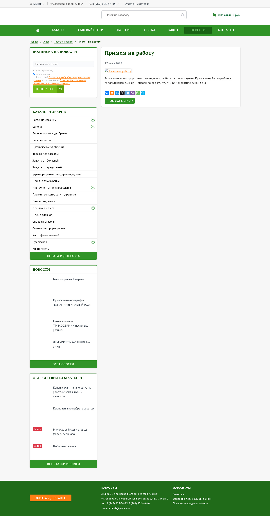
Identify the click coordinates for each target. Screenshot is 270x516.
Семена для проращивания (49, 228)
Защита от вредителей (47, 167)
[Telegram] (127, 93)
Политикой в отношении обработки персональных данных (59, 82)
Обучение (123, 30)
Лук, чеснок (40, 242)
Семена (37, 126)
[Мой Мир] (117, 93)
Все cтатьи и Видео (63, 464)
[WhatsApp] (138, 93)
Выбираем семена (64, 446)
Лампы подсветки (44, 201)
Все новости (63, 364)
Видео (173, 30)
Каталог (58, 30)
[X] (122, 93)
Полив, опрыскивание (46, 181)
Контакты (226, 30)
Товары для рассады (46, 153)
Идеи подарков (42, 215)
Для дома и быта (43, 208)
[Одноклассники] (112, 93)
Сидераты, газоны (44, 221)
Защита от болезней (46, 160)
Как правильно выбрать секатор (73, 408)
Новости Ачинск (44, 74)
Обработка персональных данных (192, 498)
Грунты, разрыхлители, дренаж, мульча (57, 174)
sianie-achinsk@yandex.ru (115, 508)
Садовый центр (90, 30)
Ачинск (37, 4)
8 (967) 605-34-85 (104, 4)
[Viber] (132, 93)
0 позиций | (228, 15)
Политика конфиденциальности (190, 503)
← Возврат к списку (119, 101)
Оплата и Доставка (137, 4)
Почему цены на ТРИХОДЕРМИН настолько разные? (70, 325)
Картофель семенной (46, 235)
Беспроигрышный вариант (69, 279)
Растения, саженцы (44, 120)
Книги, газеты (41, 248)
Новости (198, 30)
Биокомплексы (42, 140)
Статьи (149, 30)
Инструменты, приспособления (52, 187)
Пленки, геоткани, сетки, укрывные (54, 194)
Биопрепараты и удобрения (50, 133)
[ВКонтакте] (107, 93)
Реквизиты (178, 494)
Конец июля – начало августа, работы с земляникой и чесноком (72, 392)
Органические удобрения (48, 147)
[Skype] (143, 93)
